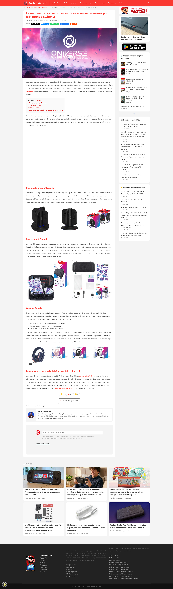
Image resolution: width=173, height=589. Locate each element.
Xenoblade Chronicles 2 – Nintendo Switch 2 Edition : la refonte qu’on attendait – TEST (133, 225)
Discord (42, 560)
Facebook (43, 565)
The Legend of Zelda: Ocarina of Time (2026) (136, 64)
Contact (69, 569)
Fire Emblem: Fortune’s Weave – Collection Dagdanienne (136, 89)
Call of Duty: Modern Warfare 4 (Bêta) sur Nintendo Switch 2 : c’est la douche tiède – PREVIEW (134, 215)
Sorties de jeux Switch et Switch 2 (121, 572)
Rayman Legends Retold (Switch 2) (134, 80)
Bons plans (112, 3)
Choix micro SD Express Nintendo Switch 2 (124, 579)
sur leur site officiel (86, 376)
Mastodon (43, 569)
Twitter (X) (43, 558)
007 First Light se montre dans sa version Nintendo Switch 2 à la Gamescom (132, 147)
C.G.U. (68, 576)
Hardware (44, 7)
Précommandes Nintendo (118, 562)
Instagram (43, 567)
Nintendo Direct (114, 560)
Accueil (25, 7)
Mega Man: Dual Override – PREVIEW (133, 207)
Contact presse (71, 572)
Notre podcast (114, 558)
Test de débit (113, 555)
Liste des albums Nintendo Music (120, 574)
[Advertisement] (69, 156)
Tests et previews (70, 3)
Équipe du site (71, 565)
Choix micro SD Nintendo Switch (120, 576)
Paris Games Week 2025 (63, 388)
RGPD (74, 576)
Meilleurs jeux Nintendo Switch (119, 567)
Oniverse (29, 91)
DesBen (30, 20)
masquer (39, 100)
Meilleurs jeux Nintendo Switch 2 (120, 569)
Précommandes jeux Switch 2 (119, 565)
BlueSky (42, 563)
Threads (42, 572)
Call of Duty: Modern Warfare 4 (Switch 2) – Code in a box (137, 71)
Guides (121, 3)
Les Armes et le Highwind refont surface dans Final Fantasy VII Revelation (132, 167)
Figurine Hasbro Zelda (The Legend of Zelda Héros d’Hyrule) (135, 98)
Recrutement (70, 567)
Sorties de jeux (100, 3)
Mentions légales (72, 574)
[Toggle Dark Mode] (4, 584)
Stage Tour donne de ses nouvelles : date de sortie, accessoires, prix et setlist (133, 157)
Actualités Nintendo (34, 7)
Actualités (55, 3)
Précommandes (85, 3)
